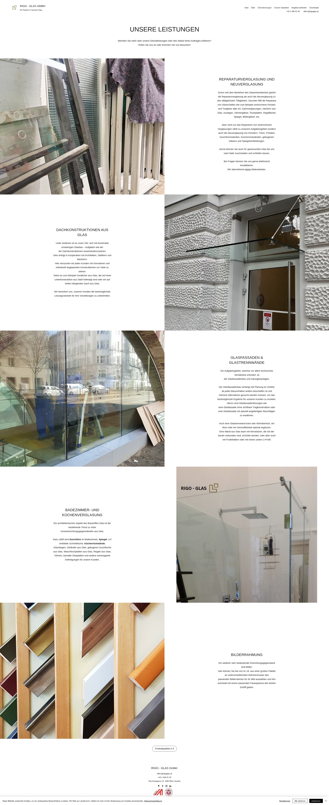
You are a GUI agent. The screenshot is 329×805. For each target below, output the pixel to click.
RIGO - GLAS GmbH (164, 768)
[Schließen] (325, 801)
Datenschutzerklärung (153, 801)
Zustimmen (316, 801)
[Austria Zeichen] (158, 792)
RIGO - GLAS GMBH (32, 5)
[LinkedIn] (170, 786)
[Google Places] (158, 786)
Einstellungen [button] (284, 801)
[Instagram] (166, 786)
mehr (134, 41)
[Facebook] (162, 786)
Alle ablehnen (300, 801)
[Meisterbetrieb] (168, 792)
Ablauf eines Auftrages (189, 41)
